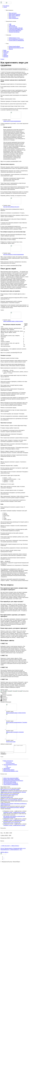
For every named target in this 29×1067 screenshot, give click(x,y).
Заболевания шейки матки (9, 781)
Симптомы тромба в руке (7, 797)
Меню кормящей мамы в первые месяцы (13, 321)
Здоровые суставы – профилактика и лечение (14, 812)
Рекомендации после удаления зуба (11, 822)
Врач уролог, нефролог (14, 15)
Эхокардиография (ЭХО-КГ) (16, 28)
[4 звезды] (18, 691)
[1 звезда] (3, 691)
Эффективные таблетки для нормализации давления (13, 792)
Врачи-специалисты (8, 760)
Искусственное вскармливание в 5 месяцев (16, 722)
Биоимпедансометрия (14, 31)
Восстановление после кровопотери (9, 794)
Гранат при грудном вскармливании (12, 121)
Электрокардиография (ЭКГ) (16, 29)
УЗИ (10, 24)
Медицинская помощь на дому (16, 47)
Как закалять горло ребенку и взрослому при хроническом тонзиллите (14, 817)
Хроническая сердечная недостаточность (13, 780)
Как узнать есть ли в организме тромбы (10, 789)
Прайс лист (6, 51)
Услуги (5, 7)
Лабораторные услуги (14, 37)
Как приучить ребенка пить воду (11, 206)
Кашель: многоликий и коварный (11, 779)
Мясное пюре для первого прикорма (15, 732)
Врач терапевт (12, 16)
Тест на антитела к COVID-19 (16, 39)
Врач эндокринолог (13, 18)
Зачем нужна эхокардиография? (11, 778)
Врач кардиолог (13, 13)
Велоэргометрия (13, 26)
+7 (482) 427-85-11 (14, 845)
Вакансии (5, 55)
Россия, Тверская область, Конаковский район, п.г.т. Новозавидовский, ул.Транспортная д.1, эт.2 (13, 849)
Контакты (5, 56)
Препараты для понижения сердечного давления (12, 807)
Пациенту (5, 52)
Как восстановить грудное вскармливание (13, 254)
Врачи (4, 50)
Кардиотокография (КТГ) (15, 30)
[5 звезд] (23, 691)
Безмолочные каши (10, 741)
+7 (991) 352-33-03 (5, 845)
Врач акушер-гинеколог (14, 14)
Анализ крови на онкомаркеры (16, 40)
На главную (6, 5)
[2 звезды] (8, 691)
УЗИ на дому (12, 25)
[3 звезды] (13, 691)
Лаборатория (6, 768)
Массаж (11, 49)
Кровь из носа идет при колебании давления (11, 799)
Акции (5, 54)
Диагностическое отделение (10, 764)
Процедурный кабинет (14, 46)
